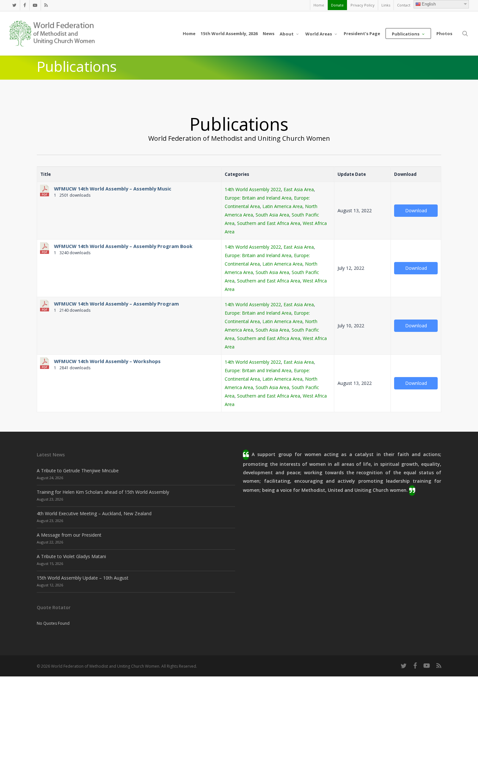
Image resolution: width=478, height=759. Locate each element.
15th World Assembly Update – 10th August (82, 578)
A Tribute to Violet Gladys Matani (71, 556)
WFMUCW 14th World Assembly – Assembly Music (112, 188)
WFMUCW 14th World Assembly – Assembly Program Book (123, 246)
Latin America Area (282, 206)
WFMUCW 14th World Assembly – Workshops (107, 361)
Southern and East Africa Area (268, 223)
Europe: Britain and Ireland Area (258, 198)
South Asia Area (272, 215)
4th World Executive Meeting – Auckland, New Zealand (94, 513)
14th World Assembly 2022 (253, 189)
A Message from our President (69, 535)
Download (416, 210)
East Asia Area (299, 189)
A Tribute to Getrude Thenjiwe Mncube (78, 470)
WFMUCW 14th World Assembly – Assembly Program (116, 303)
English (429, 4)
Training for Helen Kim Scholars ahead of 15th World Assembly (103, 492)
